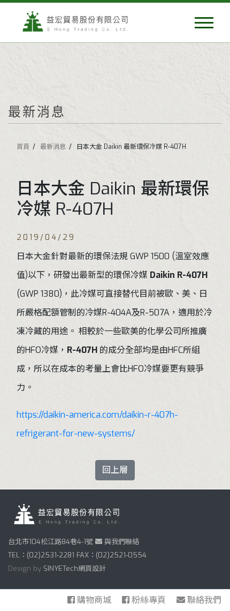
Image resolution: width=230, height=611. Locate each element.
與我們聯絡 (120, 541)
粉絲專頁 (148, 600)
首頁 (23, 146)
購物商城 (94, 600)
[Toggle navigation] (204, 23)
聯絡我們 (203, 600)
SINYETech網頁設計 (74, 568)
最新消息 (53, 146)
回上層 (115, 470)
